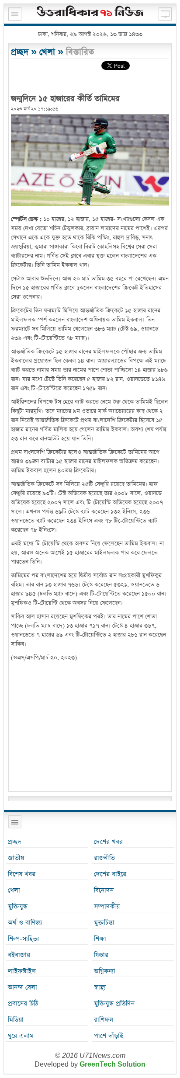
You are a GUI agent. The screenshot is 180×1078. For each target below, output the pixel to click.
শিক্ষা (100, 938)
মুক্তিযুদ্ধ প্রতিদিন (114, 1003)
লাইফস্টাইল (22, 971)
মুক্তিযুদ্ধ (18, 906)
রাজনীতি (104, 857)
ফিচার (101, 955)
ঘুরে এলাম (21, 1035)
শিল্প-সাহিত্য (23, 938)
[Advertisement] (90, 728)
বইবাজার (19, 955)
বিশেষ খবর (21, 874)
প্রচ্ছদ (19, 52)
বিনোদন (104, 890)
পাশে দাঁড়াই (108, 1035)
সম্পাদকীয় (107, 906)
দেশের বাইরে (110, 874)
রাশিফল (104, 1019)
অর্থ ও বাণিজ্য (25, 922)
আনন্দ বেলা (22, 987)
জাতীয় (16, 857)
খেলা (47, 52)
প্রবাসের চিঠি (23, 1003)
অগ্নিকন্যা (104, 971)
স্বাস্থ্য (100, 987)
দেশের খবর (108, 841)
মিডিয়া (16, 1019)
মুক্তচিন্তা (104, 922)
